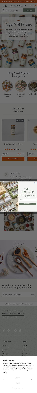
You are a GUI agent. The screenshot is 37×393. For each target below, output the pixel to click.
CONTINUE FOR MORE (27, 203)
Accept (17, 378)
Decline (17, 383)
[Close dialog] (35, 183)
